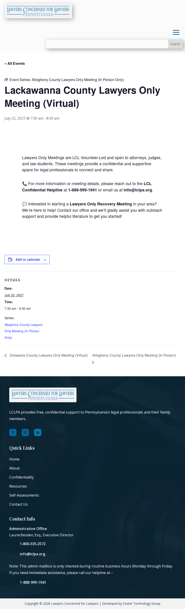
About (14, 468)
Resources (18, 486)
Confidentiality (21, 477)
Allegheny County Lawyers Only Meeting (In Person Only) (23, 331)
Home (14, 459)
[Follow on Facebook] (12, 432)
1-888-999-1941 (33, 582)
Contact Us (18, 504)
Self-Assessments (24, 495)
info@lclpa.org (32, 553)
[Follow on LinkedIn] (37, 432)
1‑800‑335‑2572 (33, 543)
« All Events (15, 63)
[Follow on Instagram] (25, 432)
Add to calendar (28, 259)
